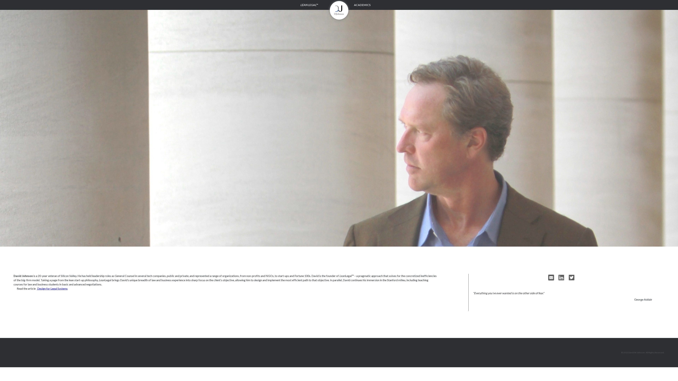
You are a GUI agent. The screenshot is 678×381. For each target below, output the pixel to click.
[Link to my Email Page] (553, 278)
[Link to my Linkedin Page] (563, 278)
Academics (362, 5)
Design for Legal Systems (52, 288)
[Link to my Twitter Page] (574, 278)
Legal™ (309, 5)
